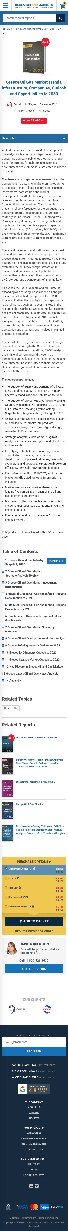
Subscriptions (34, 1149)
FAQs (34, 1169)
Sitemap (14, 1217)
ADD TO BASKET (34, 921)
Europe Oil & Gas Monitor (29, 804)
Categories (34, 1132)
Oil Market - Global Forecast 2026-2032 (37, 737)
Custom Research (34, 1143)
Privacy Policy (28, 1217)
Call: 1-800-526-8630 (33, 960)
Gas (6, 708)
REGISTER (34, 1051)
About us (34, 1107)
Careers (34, 1112)
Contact (34, 1164)
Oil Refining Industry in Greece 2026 (35, 781)
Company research (33, 1138)
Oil (16, 708)
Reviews (34, 1118)
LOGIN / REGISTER (33, 1175)
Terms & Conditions (47, 1217)
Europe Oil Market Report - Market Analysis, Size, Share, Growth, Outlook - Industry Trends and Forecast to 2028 (39, 763)
